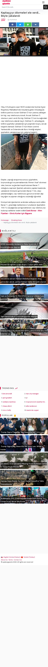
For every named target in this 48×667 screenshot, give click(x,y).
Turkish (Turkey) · (29, 557)
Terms (11, 560)
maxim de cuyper (32, 410)
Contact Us (18, 560)
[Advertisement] (24, 81)
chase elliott (7, 406)
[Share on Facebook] (12, 24)
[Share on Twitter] (20, 24)
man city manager (32, 394)
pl (26, 398)
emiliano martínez (9, 402)
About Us (4, 560)
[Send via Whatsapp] (28, 24)
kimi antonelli (7, 394)
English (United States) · (12, 557)
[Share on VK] (35, 24)
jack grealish (7, 398)
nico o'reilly (7, 410)
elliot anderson (31, 406)
